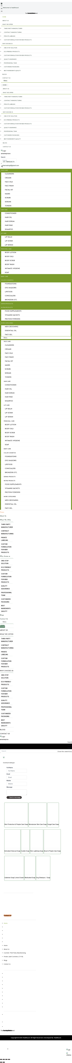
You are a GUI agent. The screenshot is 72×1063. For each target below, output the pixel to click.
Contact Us (6, 78)
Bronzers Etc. (11, 300)
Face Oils (9, 182)
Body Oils (9, 256)
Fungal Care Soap (53, 824)
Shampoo (9, 229)
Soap (7, 272)
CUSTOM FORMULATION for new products (18, 55)
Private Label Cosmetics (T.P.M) (13, 934)
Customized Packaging (11, 66)
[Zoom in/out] (9, 1059)
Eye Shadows (10, 288)
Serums (8, 202)
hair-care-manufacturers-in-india (13, 996)
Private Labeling (9, 36)
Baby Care (4, 276)
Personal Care (6, 249)
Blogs (4, 74)
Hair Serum (9, 221)
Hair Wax (9, 225)
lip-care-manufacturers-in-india (13, 999)
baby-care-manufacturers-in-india (14, 1007)
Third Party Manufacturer (13, 28)
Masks (7, 194)
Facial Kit (9, 190)
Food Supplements (13, 311)
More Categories (7, 323)
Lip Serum (9, 245)
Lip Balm (8, 237)
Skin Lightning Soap (36, 851)
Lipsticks (8, 292)
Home (4, 17)
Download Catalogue (9, 762)
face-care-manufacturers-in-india (14, 992)
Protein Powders (12, 319)
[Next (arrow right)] (4, 1062)
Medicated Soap (30, 878)
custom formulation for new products (18, 40)
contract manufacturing (13, 32)
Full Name (10, 767)
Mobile (9, 780)
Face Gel (8, 334)
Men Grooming (11, 327)
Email (8, 774)
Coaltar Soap (25, 851)
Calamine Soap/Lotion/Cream (14, 878)
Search (3, 157)
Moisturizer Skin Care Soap (38, 824)
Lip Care (3, 233)
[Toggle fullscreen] (6, 1059)
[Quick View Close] (7, 1049)
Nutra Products (7, 307)
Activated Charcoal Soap (12, 851)
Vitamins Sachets (12, 315)
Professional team (10, 63)
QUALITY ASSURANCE (10, 59)
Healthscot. (26, 1038)
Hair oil (8, 217)
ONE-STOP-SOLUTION (10, 47)
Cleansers (9, 174)
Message (9, 787)
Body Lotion (10, 252)
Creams (8, 178)
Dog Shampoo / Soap (43, 878)
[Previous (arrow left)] (1, 1062)
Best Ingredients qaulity (12, 70)
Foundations (10, 284)
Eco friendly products (12, 51)
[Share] (4, 1059)
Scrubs (8, 198)
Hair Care (4, 209)
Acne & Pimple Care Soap (52, 851)
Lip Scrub (9, 241)
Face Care (4, 170)
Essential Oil (10, 330)
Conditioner (10, 213)
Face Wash (9, 186)
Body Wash (9, 264)
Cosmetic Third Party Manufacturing (15, 930)
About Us (5, 20)
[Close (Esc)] (1, 1059)
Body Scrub (10, 260)
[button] (36, 80)
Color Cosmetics (7, 280)
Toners (8, 206)
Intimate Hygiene (12, 268)
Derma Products (7, 303)
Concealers (10, 296)
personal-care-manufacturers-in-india (15, 1003)
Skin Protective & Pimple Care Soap (16, 824)
